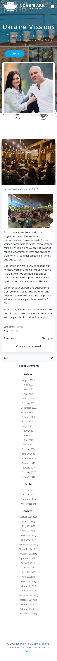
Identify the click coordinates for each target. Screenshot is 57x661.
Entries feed (28, 494)
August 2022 (28, 426)
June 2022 (28, 435)
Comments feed (28, 499)
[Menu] (52, 6)
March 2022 (28, 444)
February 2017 (28, 472)
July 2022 (28, 430)
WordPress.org (28, 503)
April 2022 (28, 440)
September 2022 (28, 421)
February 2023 (28, 403)
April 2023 (28, 393)
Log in (29, 490)
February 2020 (28, 449)
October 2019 (28, 463)
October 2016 (28, 476)
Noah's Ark (12, 189)
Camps (19, 326)
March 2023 (28, 398)
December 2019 (28, 458)
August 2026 (28, 380)
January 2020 (28, 453)
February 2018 (28, 467)
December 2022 (28, 407)
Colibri (28, 651)
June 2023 (28, 384)
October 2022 (28, 417)
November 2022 (28, 412)
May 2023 (28, 389)
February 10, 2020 (30, 189)
